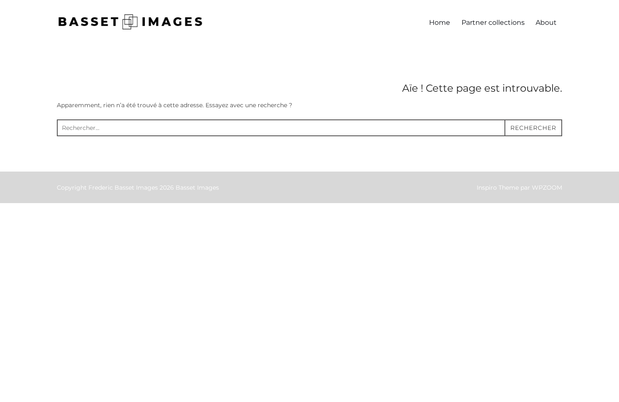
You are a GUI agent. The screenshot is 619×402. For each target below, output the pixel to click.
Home (439, 22)
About (546, 22)
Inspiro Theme (498, 187)
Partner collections (493, 22)
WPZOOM (547, 187)
